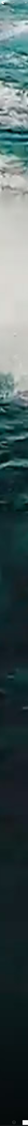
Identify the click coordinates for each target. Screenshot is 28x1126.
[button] (26, 2)
